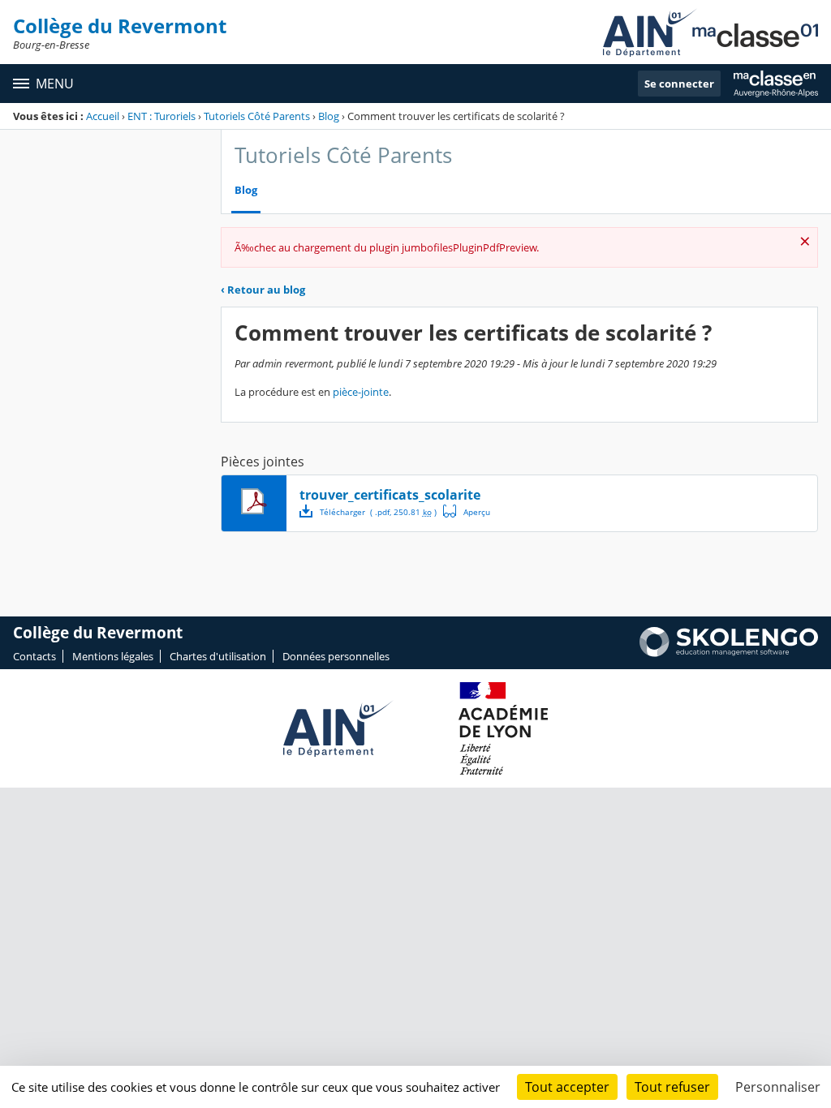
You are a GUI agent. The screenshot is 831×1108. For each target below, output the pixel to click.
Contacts (34, 656)
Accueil (102, 116)
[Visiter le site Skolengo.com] (728, 653)
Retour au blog (263, 289)
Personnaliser (777, 1087)
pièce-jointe (361, 391)
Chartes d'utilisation (218, 656)
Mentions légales (112, 656)
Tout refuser (672, 1087)
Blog (328, 116)
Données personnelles (336, 656)
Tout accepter (567, 1087)
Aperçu (466, 511)
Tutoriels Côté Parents (257, 116)
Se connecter (679, 83)
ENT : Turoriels (161, 116)
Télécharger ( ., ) (378, 511)
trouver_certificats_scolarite (389, 495)
